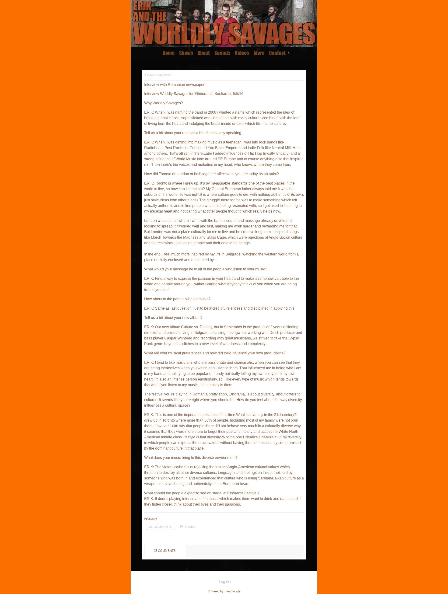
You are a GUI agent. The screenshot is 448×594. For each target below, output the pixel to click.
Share (190, 526)
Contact (277, 53)
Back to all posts (158, 75)
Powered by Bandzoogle (224, 591)
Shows (186, 53)
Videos (242, 53)
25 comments (160, 526)
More (259, 53)
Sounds (222, 53)
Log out (225, 582)
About (204, 53)
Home (169, 53)
